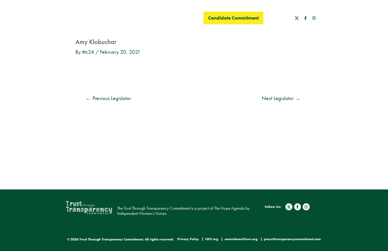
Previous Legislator (108, 98)
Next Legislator (281, 98)
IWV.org (211, 239)
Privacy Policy (188, 239)
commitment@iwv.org (241, 239)
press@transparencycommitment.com (292, 239)
